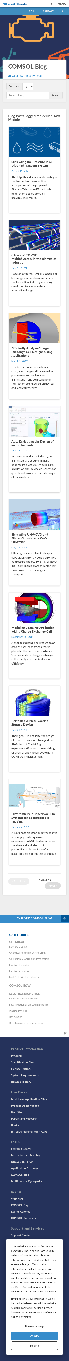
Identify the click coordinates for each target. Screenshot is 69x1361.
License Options (21, 1069)
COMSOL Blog (20, 1175)
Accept (34, 1335)
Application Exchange (25, 1168)
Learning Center (21, 1149)
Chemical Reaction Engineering (27, 952)
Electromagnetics (24, 993)
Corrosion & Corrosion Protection (29, 958)
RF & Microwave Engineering (26, 1022)
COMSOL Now (20, 985)
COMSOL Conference (24, 1218)
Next (52, 886)
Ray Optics (15, 1016)
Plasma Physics (18, 1010)
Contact (48, 11)
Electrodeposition (19, 970)
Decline (34, 1345)
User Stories (18, 1112)
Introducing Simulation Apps (29, 1131)
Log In (32, 11)
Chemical (16, 942)
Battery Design (18, 946)
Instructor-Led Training (25, 1155)
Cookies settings (34, 1326)
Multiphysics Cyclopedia (26, 1181)
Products (16, 1056)
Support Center (21, 1235)
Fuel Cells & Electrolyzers (24, 977)
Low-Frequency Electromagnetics (29, 1004)
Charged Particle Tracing (23, 998)
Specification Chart (23, 1062)
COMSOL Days (20, 1205)
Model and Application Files (29, 1099)
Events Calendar (21, 1211)
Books (15, 1125)
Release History (21, 1082)
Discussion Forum (22, 1162)
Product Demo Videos (25, 1105)
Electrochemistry (19, 964)
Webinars (17, 1198)
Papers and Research (24, 1118)
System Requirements (25, 1075)
